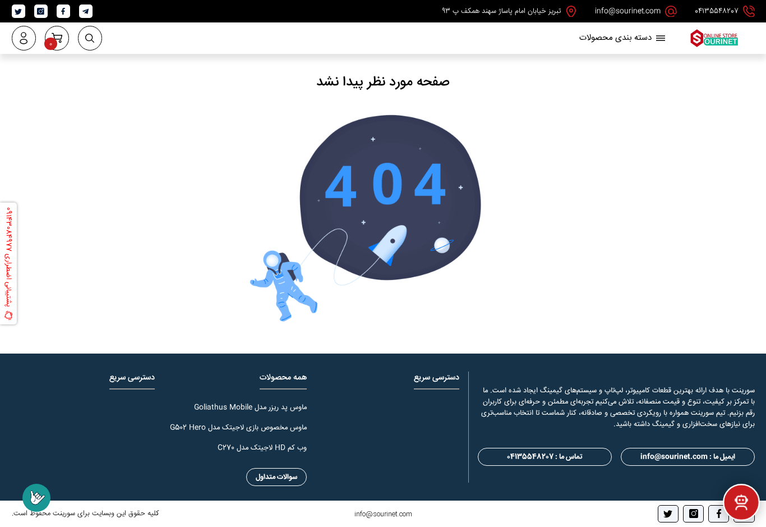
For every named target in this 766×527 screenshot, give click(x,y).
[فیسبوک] (718, 514)
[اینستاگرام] (693, 514)
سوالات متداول (276, 477)
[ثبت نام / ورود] (24, 38)
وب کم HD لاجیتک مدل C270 (262, 447)
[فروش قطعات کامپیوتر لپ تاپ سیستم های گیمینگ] (714, 46)
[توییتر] (668, 514)
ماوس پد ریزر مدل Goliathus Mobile (250, 407)
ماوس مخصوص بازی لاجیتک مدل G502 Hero (238, 427)
